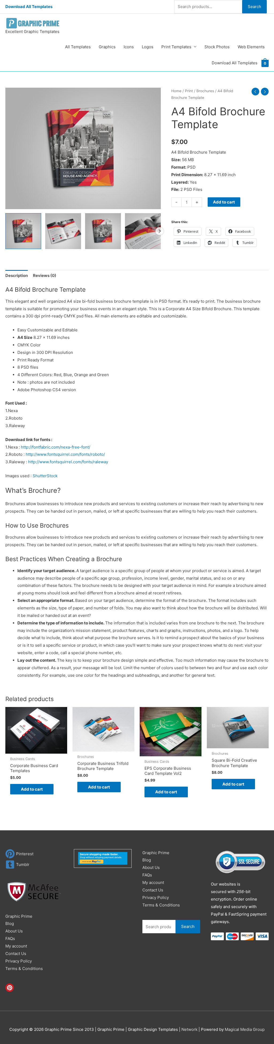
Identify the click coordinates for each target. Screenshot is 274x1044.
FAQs (10, 938)
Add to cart (224, 202)
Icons (129, 46)
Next (159, 231)
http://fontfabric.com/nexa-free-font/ (55, 447)
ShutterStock (45, 475)
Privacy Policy (18, 961)
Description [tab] (16, 275)
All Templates (78, 46)
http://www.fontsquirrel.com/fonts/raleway (68, 461)
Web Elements (251, 46)
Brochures (205, 91)
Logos (147, 46)
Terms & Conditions (24, 968)
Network (189, 1029)
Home (176, 91)
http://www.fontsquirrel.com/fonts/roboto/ (65, 454)
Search (254, 6)
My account (16, 946)
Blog (9, 923)
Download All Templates (28, 6)
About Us (14, 931)
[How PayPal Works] (102, 858)
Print (189, 91)
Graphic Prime (18, 916)
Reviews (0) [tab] (44, 275)
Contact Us (15, 953)
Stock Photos (217, 46)
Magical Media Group (245, 1029)
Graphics (107, 46)
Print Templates (176, 46)
